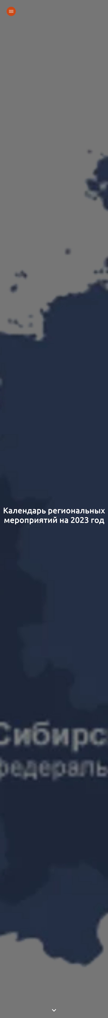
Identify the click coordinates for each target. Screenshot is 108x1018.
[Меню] (11, 11)
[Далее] (54, 1010)
